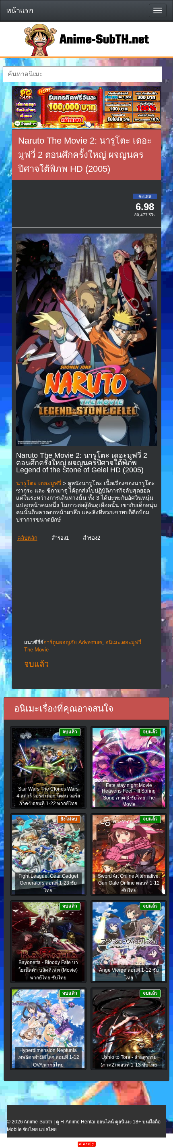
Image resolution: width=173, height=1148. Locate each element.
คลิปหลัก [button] (27, 538)
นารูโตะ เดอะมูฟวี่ (38, 483)
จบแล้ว (36, 664)
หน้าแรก (19, 10)
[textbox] (82, 74)
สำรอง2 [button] (91, 538)
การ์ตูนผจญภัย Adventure (72, 642)
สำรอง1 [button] (60, 538)
